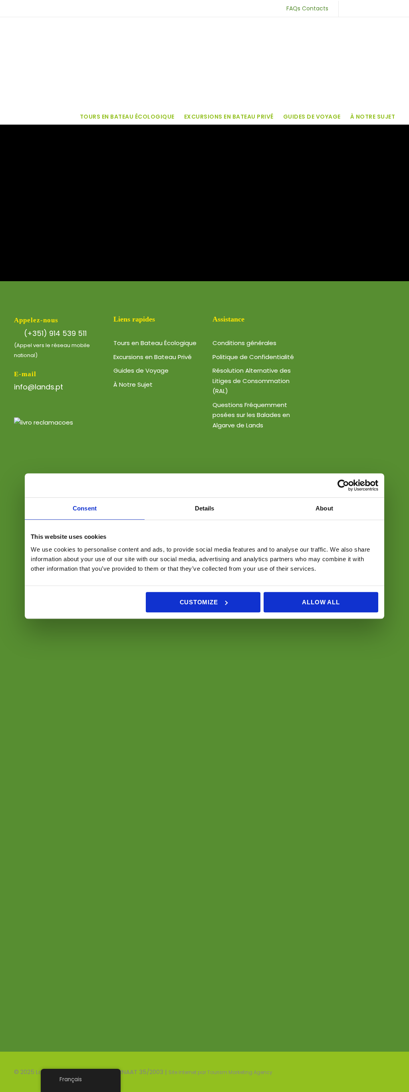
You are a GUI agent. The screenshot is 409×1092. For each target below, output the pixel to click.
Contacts (315, 8)
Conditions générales (244, 343)
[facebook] (352, 8)
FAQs (293, 8)
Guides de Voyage (312, 117)
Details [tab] (204, 508)
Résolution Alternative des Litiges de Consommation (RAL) (251, 380)
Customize (199, 602)
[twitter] (365, 8)
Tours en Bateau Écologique (127, 117)
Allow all (321, 602)
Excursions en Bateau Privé (229, 117)
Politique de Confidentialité (253, 357)
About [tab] (324, 508)
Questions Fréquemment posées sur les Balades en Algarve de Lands (251, 415)
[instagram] (391, 8)
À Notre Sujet (372, 117)
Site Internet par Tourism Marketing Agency (220, 1072)
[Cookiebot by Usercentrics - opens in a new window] (343, 485)
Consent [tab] (85, 508)
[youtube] (378, 8)
